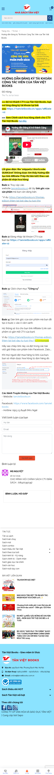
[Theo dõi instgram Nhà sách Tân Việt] (15, 707)
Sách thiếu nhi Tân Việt (12, 549)
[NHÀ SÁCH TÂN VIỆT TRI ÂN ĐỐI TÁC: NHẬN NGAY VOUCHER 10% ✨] (8, 597)
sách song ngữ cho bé (36, 23)
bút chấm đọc (6, 23)
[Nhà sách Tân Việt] (27, 9)
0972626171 (34, 672)
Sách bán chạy (9, 539)
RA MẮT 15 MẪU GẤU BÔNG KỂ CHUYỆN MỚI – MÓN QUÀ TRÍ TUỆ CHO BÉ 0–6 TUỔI (34, 618)
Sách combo (8, 546)
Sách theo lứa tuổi (10, 552)
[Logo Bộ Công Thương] (11, 682)
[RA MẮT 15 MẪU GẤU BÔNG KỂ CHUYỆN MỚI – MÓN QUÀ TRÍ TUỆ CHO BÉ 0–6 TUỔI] (8, 621)
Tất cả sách (7, 536)
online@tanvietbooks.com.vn (22, 676)
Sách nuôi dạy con (10, 568)
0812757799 (45, 672)
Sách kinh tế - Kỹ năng (12, 555)
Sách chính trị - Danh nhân (14, 559)
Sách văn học (8, 565)
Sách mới (6, 542)
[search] (49, 18)
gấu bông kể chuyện (20, 23)
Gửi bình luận (27, 458)
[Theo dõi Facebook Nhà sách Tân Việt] (4, 707)
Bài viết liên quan (12, 575)
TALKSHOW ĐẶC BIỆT (26, 580)
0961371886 (22, 672)
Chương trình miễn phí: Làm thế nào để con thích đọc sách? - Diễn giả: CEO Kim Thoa (34, 607)
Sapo (20, 715)
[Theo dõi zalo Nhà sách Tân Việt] (10, 707)
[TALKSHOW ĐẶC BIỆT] (8, 585)
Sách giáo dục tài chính (13, 562)
